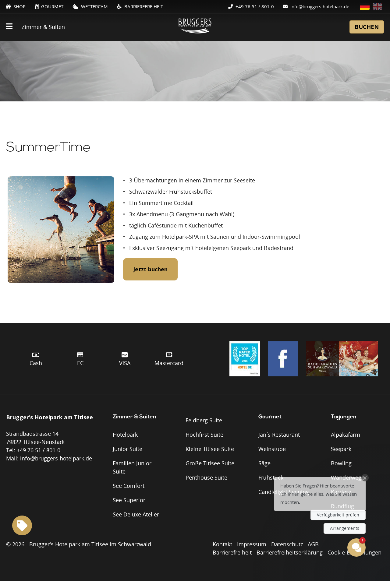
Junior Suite (127, 448)
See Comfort (128, 485)
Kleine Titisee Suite (210, 448)
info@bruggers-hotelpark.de (319, 6)
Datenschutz (287, 544)
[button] (320, 488)
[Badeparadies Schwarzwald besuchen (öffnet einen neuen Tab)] (342, 358)
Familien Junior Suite (132, 467)
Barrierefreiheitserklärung (290, 552)
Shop (19, 6)
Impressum (251, 544)
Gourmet (51, 6)
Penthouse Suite (206, 477)
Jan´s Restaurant (279, 434)
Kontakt (222, 544)
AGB (313, 544)
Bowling (341, 463)
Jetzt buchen (150, 269)
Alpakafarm (345, 434)
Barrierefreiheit (143, 6)
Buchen (367, 26)
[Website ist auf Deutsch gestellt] (364, 6)
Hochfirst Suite (204, 434)
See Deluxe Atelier (136, 514)
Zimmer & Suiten (43, 26)
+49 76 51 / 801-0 (254, 6)
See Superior (129, 500)
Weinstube (272, 448)
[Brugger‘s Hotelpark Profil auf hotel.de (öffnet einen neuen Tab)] (244, 358)
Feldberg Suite (204, 420)
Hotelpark (125, 434)
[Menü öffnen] (9, 27)
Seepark (341, 448)
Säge (264, 463)
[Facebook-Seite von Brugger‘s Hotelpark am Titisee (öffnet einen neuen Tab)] (283, 358)
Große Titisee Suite (210, 463)
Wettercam (94, 6)
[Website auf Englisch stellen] (377, 6)
